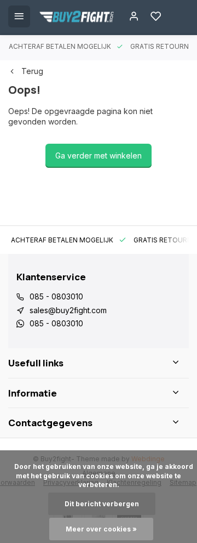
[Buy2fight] (76, 16)
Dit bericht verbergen (102, 504)
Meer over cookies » (101, 529)
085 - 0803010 (56, 296)
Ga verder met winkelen (98, 155)
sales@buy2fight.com (68, 310)
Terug (32, 71)
